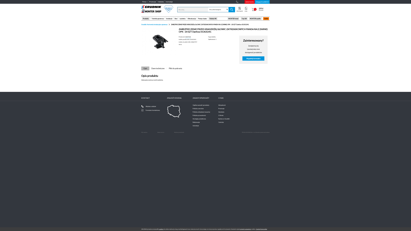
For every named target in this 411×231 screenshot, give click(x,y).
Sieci (176, 18)
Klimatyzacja (192, 18)
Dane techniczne (158, 68)
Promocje (221, 108)
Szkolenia (221, 112)
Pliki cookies (144, 132)
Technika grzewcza (158, 18)
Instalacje (169, 18)
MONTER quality (255, 18)
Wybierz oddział (151, 106)
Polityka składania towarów (201, 112)
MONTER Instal (233, 18)
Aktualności (222, 105)
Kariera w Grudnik (224, 119)
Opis (145, 68)
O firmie (220, 115)
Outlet (266, 18)
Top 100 (244, 18)
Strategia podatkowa (199, 119)
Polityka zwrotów (198, 108)
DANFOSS (188, 37)
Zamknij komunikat (261, 229)
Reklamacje (196, 122)
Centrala (221, 122)
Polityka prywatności (199, 115)
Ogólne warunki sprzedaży (201, 105)
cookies (161, 229)
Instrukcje (196, 126)
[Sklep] (157, 12)
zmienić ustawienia (245, 229)
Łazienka (182, 18)
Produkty (146, 18)
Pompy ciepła (202, 18)
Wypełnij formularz (253, 58)
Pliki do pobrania (175, 68)
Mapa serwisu (160, 132)
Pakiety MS (213, 18)
